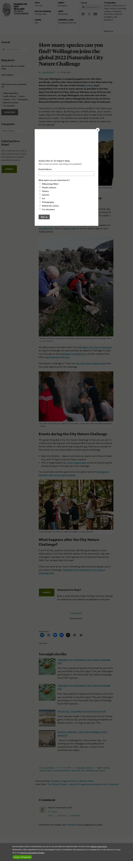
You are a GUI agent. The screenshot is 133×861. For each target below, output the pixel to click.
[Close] (98, 130)
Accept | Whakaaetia (22, 857)
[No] (129, 852)
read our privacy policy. (99, 846)
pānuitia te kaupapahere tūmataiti (32, 853)
